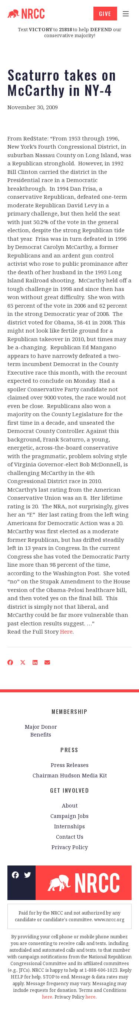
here (47, 997)
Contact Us (69, 836)
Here (66, 631)
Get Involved (69, 790)
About (69, 805)
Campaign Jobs (69, 815)
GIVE (105, 13)
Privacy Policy (70, 847)
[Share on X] (23, 662)
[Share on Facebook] (10, 662)
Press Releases (70, 765)
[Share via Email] (47, 662)
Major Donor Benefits (41, 730)
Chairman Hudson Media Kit (70, 775)
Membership (69, 711)
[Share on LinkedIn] (35, 662)
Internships (69, 826)
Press (69, 749)
